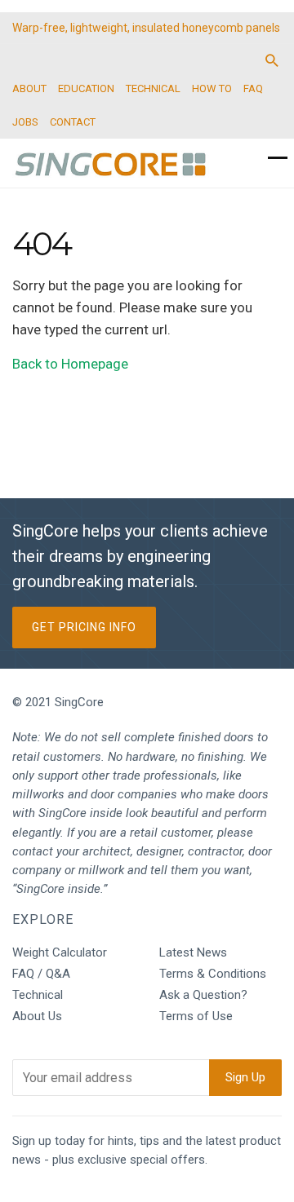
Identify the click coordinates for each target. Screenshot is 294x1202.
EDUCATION (86, 88)
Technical (37, 995)
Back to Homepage (70, 364)
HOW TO (212, 88)
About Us (37, 1016)
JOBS (25, 122)
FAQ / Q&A (41, 973)
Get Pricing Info (84, 627)
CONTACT (73, 122)
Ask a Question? (203, 995)
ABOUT (29, 88)
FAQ (253, 88)
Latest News (193, 952)
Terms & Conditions (212, 973)
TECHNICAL (153, 88)
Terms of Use (196, 1016)
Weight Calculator (59, 952)
